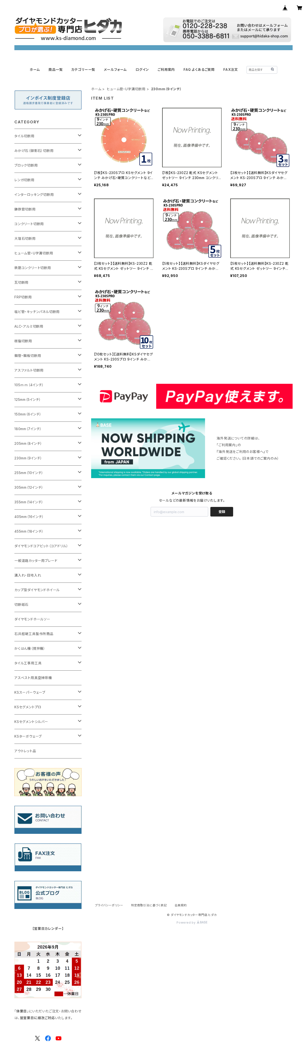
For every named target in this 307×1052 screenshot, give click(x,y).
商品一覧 (55, 69)
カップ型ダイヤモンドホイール (37, 590)
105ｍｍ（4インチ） (29, 385)
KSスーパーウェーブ (29, 692)
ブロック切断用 (26, 165)
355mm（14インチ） (28, 502)
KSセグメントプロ (27, 707)
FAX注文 (230, 69)
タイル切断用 (24, 136)
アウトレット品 (25, 751)
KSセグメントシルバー (31, 722)
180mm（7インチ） (28, 429)
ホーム (35, 69)
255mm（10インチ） (28, 473)
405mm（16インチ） (29, 517)
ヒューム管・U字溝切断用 (126, 89)
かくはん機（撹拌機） (29, 648)
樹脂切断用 (23, 341)
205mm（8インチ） (28, 443)
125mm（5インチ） (27, 399)
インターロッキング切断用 (34, 194)
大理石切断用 (25, 238)
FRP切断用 (23, 297)
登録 (221, 512)
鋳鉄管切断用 (25, 209)
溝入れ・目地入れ (27, 575)
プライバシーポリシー (109, 905)
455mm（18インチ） (29, 531)
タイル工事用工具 (27, 663)
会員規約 (181, 905)
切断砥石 (21, 604)
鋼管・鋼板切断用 (27, 356)
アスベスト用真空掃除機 (33, 678)
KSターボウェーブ (28, 736)
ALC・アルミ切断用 (28, 326)
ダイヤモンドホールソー (32, 619)
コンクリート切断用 (29, 224)
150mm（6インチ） (27, 414)
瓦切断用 (21, 282)
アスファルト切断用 (29, 370)
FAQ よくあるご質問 (199, 69)
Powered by (187, 922)
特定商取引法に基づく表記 (149, 905)
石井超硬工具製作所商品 (33, 634)
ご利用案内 (166, 69)
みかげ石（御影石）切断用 (34, 151)
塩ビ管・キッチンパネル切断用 (37, 312)
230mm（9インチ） (28, 458)
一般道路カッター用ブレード (35, 561)
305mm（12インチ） (28, 487)
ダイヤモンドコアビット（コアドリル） (41, 546)
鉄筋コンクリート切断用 (32, 268)
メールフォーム (115, 69)
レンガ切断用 (24, 180)
